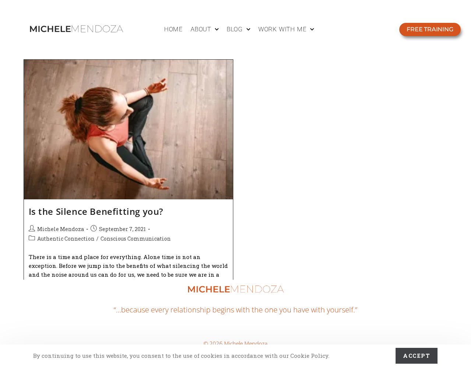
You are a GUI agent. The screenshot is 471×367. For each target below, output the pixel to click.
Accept (416, 355)
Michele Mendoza (60, 229)
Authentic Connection (66, 238)
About (201, 29)
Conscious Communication (135, 238)
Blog (235, 29)
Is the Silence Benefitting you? (96, 211)
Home (173, 29)
